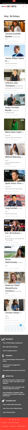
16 (5, 328)
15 (23, 327)
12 (14, 327)
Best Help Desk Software (10, 347)
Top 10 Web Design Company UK (12, 343)
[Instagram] (12, 419)
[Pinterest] (15, 419)
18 (11, 328)
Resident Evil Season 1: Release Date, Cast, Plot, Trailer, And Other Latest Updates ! (14, 381)
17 (8, 328)
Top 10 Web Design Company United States (14, 360)
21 (21, 328)
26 (15, 330)
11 (11, 327)
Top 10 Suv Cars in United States (12, 408)
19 (15, 328)
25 (12, 330)
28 (21, 330)
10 (8, 327)
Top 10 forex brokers (9, 412)
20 (18, 328)
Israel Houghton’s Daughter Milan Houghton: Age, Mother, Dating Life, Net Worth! (14, 394)
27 (18, 330)
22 (24, 328)
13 (17, 327)
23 (5, 330)
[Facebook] (10, 419)
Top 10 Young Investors (10, 351)
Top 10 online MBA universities (12, 404)
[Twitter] (18, 419)
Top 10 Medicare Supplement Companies (11, 366)
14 (20, 327)
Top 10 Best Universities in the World (14, 370)
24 (8, 330)
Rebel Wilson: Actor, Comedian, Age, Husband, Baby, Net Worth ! (14, 388)
